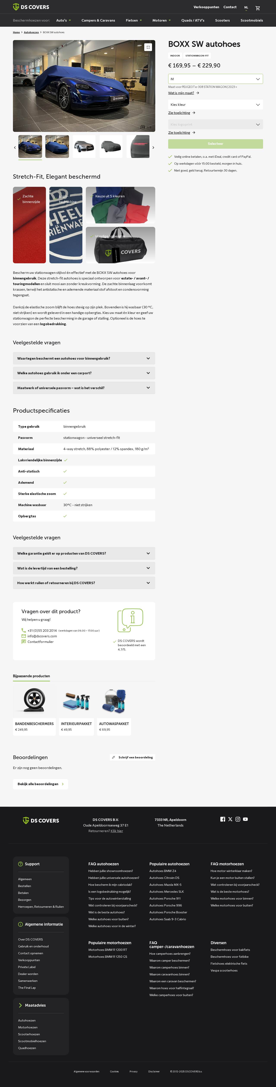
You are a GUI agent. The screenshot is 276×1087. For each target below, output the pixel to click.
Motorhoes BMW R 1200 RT (107, 949)
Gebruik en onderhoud (33, 946)
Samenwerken (28, 981)
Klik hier (117, 831)
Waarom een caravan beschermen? (172, 981)
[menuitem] (63, 20)
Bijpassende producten (31, 676)
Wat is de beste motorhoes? (230, 891)
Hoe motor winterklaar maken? (231, 871)
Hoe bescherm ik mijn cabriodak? (110, 884)
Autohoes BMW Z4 (162, 871)
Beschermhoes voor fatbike (230, 956)
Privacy (133, 1071)
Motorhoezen (28, 1027)
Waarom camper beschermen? (169, 960)
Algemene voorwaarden (86, 1071)
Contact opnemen (30, 953)
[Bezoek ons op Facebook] (222, 819)
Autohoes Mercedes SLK (166, 891)
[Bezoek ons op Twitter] (230, 819)
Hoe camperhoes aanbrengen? (170, 953)
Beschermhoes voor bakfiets (230, 949)
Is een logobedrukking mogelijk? (109, 891)
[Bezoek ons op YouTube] (245, 819)
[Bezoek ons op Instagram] (237, 819)
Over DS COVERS (30, 939)
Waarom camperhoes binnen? (169, 967)
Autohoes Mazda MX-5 (165, 884)
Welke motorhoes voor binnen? (232, 898)
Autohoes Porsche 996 (165, 905)
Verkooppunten (206, 7)
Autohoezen (31, 32)
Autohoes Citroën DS (164, 878)
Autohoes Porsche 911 (165, 898)
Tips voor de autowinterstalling (109, 898)
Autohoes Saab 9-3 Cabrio (167, 919)
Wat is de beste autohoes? (106, 912)
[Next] (153, 147)
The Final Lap (27, 987)
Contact (230, 7)
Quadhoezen (27, 1048)
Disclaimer (154, 1071)
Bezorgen (24, 899)
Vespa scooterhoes (224, 970)
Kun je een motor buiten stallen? (233, 878)
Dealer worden (28, 974)
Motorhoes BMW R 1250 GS (107, 956)
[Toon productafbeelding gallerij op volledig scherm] (148, 47)
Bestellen (24, 886)
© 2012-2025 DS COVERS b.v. (186, 1071)
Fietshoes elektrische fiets (229, 963)
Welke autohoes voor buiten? (108, 919)
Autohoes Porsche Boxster (168, 912)
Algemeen (25, 879)
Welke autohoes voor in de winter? (112, 926)
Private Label (27, 967)
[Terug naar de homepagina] (41, 820)
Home (16, 32)
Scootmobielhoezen (32, 1041)
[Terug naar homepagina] (31, 7)
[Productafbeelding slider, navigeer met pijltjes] (84, 86)
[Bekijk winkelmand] (257, 8)
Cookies (114, 1071)
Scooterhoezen (29, 1034)
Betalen (23, 893)
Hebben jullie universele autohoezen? (113, 878)
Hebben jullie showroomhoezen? (110, 871)
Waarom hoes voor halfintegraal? (171, 988)
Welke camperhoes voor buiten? (171, 995)
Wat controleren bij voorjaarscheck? (112, 905)
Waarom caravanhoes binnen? (169, 974)
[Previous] (15, 147)
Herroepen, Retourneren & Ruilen (41, 906)
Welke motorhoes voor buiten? (232, 905)
